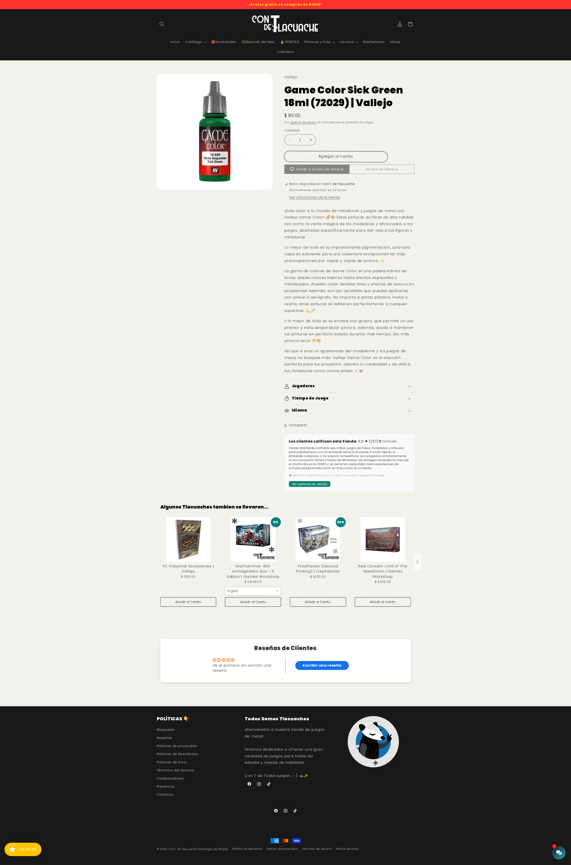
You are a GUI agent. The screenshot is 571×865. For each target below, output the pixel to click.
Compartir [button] (298, 425)
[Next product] (417, 562)
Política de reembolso (247, 849)
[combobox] (253, 591)
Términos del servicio (316, 849)
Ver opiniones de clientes (309, 484)
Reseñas (164, 738)
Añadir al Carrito (188, 602)
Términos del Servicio (175, 770)
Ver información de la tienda (314, 197)
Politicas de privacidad (177, 746)
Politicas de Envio (172, 762)
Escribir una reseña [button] (322, 665)
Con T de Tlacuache (183, 849)
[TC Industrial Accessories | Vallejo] (188, 539)
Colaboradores (170, 778)
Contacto (165, 795)
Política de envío (347, 849)
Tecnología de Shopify (212, 849)
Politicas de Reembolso (178, 754)
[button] (162, 24)
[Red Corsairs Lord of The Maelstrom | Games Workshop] (383, 539)
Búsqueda (166, 730)
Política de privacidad (282, 849)
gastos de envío (303, 122)
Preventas (166, 786)
